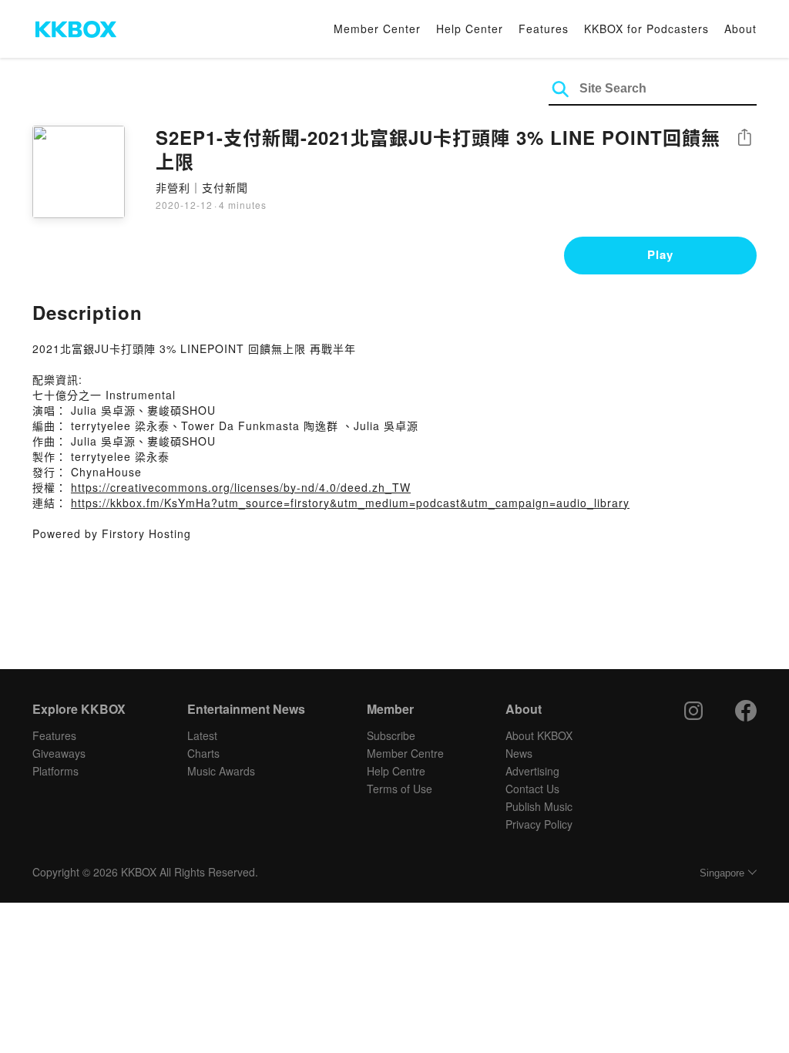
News (518, 753)
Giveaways (59, 753)
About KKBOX (538, 735)
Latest (202, 735)
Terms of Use (399, 788)
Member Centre (405, 753)
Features (544, 28)
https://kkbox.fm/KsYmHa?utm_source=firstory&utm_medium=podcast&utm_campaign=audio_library (350, 502)
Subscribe (391, 735)
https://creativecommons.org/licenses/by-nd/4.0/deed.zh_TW (241, 487)
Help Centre (396, 771)
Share (744, 138)
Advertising (532, 771)
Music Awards (221, 771)
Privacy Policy (538, 824)
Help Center (469, 28)
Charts (203, 753)
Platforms (55, 771)
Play (660, 254)
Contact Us (532, 788)
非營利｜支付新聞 (202, 187)
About (740, 28)
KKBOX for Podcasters (646, 28)
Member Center (377, 28)
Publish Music (538, 806)
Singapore (722, 873)
